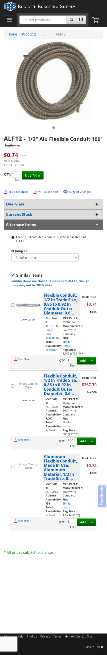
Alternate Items (21, 224)
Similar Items (67, 344)
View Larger (28, 319)
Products (29, 34)
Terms (57, 636)
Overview (15, 204)
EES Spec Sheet (18, 192)
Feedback (102, 496)
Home (12, 34)
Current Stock (19, 214)
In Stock (51, 350)
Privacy (45, 636)
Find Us (32, 636)
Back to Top (92, 647)
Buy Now (32, 175)
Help (21, 636)
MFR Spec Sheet (48, 192)
